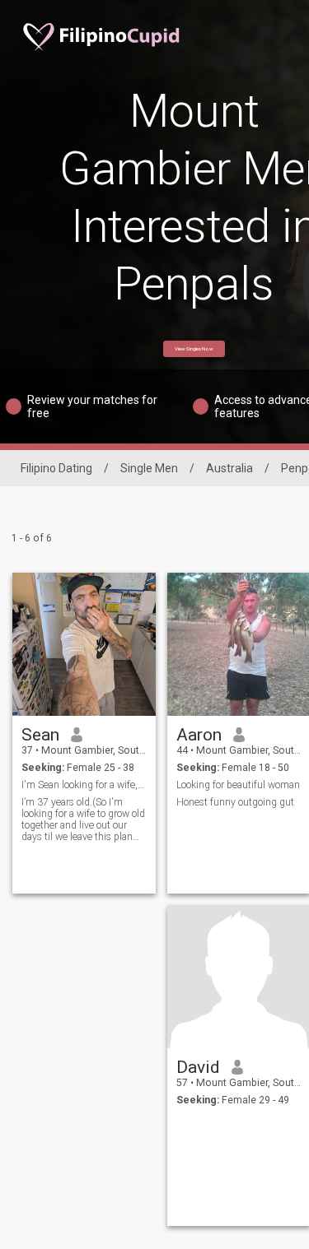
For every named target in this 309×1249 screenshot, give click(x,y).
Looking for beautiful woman (238, 785)
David (198, 1067)
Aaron (199, 735)
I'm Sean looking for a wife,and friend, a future (84, 785)
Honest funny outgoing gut (235, 802)
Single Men (149, 468)
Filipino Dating (56, 468)
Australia (229, 468)
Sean (40, 735)
